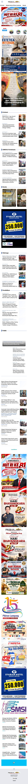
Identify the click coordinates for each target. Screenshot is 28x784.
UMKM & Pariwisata (7, 152)
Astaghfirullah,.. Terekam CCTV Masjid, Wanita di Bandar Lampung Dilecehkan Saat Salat (9, 754)
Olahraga (5, 264)
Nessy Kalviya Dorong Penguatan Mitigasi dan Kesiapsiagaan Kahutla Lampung (19, 355)
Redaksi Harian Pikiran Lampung (13, 5)
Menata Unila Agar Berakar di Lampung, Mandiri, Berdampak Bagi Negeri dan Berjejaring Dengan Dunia (9, 314)
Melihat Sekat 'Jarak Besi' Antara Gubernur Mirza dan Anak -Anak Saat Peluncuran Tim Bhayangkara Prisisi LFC (9, 267)
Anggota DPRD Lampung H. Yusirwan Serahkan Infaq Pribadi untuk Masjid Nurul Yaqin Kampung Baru (19, 365)
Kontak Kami (14, 779)
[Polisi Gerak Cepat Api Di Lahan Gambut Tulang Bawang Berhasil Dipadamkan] (23, 441)
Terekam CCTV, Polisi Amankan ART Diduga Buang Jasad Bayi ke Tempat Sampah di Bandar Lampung (9, 143)
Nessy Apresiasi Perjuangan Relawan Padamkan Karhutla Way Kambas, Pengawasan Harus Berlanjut (19, 350)
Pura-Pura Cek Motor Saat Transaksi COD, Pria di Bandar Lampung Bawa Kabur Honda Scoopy (10, 135)
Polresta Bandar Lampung (14, 96)
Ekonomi (5, 160)
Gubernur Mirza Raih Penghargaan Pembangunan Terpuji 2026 (9, 320)
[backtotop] (14, 769)
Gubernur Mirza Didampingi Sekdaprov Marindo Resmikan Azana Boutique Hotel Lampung (10, 172)
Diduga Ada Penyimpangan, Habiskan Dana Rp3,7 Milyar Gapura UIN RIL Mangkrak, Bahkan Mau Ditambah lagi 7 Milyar (9, 737)
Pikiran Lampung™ (14, 776)
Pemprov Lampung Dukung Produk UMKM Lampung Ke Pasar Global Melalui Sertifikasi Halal (9, 164)
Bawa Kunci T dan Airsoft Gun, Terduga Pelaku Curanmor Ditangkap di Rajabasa (14, 100)
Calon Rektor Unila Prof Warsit (9, 311)
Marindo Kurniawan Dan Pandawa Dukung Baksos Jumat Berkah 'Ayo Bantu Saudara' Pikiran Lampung (9, 728)
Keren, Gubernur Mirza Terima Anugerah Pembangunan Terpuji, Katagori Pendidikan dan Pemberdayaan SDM (10, 323)
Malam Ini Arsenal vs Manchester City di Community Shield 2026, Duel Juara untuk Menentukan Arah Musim (10, 285)
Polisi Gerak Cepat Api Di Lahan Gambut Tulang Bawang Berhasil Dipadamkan (9, 440)
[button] (12, 104)
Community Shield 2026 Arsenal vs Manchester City (9, 282)
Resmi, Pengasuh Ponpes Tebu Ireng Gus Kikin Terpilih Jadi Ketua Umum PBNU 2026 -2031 (10, 305)
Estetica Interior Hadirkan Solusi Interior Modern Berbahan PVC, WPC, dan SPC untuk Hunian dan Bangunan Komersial (9, 203)
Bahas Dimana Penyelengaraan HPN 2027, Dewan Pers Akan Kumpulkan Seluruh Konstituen (9, 383)
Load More (14, 449)
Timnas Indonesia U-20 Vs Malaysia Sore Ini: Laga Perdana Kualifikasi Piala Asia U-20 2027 (10, 258)
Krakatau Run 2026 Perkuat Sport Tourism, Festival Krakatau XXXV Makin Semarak (9, 275)
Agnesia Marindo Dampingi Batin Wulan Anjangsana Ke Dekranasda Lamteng (9, 181)
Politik (15, 347)
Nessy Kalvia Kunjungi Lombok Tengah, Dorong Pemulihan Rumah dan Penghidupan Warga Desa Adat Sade (14, 343)
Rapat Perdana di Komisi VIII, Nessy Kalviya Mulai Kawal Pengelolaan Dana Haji (18, 371)
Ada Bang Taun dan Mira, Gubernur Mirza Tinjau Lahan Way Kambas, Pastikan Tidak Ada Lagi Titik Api (10, 421)
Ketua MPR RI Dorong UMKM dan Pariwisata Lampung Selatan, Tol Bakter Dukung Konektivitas (9, 155)
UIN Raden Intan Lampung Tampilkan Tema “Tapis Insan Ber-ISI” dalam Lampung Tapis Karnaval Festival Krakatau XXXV (10, 296)
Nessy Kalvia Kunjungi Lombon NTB (13, 341)
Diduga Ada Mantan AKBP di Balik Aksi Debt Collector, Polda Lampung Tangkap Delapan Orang (9, 719)
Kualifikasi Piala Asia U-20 (10, 255)
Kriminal (2, 5)
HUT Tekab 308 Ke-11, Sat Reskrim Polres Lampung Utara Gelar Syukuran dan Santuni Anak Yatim (10, 401)
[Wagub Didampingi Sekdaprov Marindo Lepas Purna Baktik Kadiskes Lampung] (23, 432)
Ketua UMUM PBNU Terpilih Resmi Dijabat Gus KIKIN (9, 302)
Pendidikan (6, 293)
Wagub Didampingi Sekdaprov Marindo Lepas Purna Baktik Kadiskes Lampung (9, 431)
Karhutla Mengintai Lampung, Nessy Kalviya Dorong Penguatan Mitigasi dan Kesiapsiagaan (19, 359)
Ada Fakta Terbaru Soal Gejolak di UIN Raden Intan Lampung (9, 745)
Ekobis (6, 200)
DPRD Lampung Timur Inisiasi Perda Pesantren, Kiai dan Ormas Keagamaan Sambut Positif (9, 392)
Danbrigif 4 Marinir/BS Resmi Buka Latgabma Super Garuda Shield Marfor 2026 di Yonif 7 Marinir (10, 410)
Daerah (24, 5)
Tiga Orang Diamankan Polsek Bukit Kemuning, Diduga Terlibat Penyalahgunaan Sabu (8, 126)
